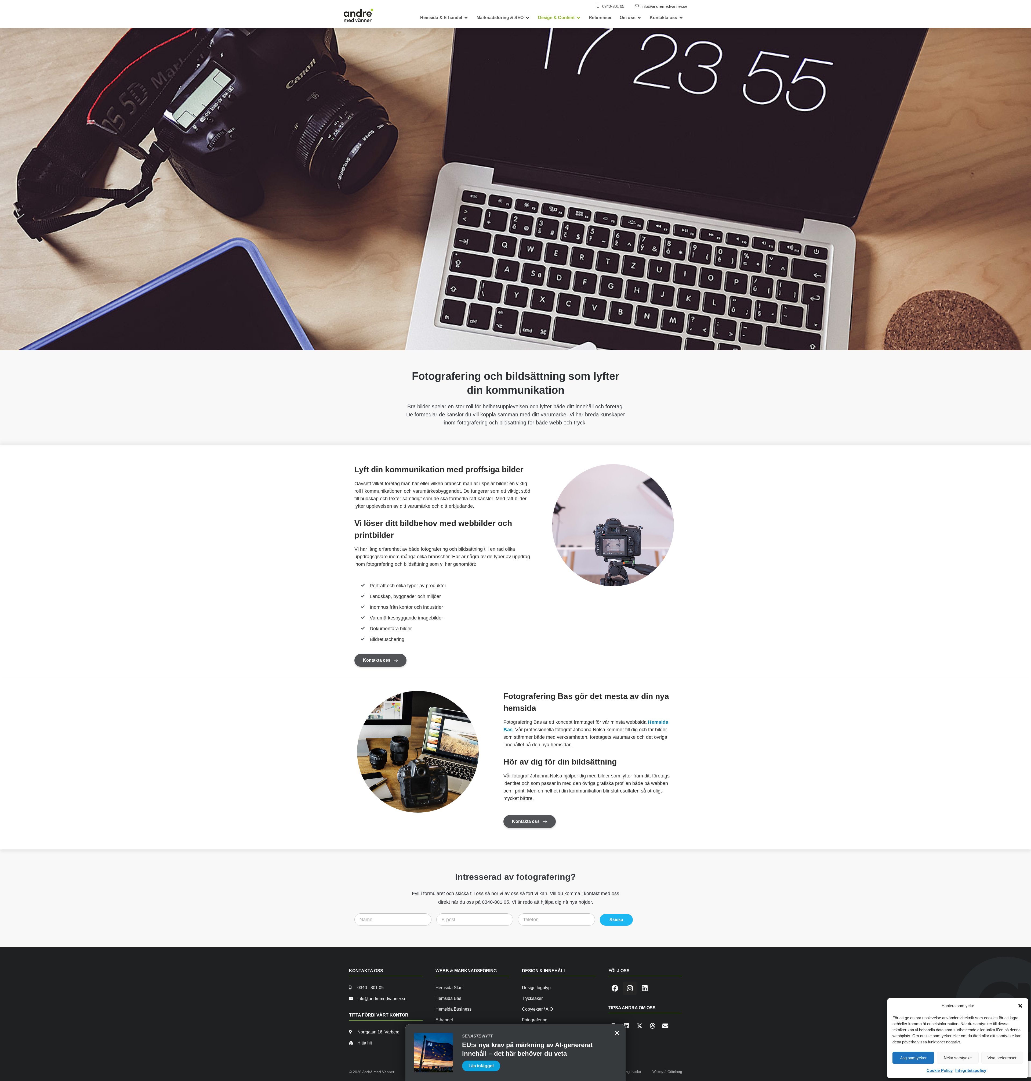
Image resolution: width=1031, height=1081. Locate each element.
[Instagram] (630, 988)
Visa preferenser (1002, 1057)
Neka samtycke (958, 1057)
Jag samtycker (913, 1057)
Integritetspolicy (970, 1070)
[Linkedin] (644, 988)
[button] (1020, 1005)
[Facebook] (615, 988)
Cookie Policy (940, 1070)
